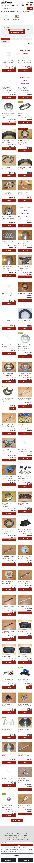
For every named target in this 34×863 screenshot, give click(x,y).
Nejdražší (5, 38)
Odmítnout (8, 860)
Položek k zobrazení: (17, 32)
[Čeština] (23, 5)
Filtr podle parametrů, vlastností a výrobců (16, 36)
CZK (13, 5)
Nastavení (17, 855)
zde (18, 851)
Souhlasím (25, 860)
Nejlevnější (15, 38)
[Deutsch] (27, 5)
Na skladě (6, 27)
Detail (12, 408)
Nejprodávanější (26, 38)
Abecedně (5, 41)
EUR (17, 5)
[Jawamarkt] (6, 2)
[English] (31, 5)
